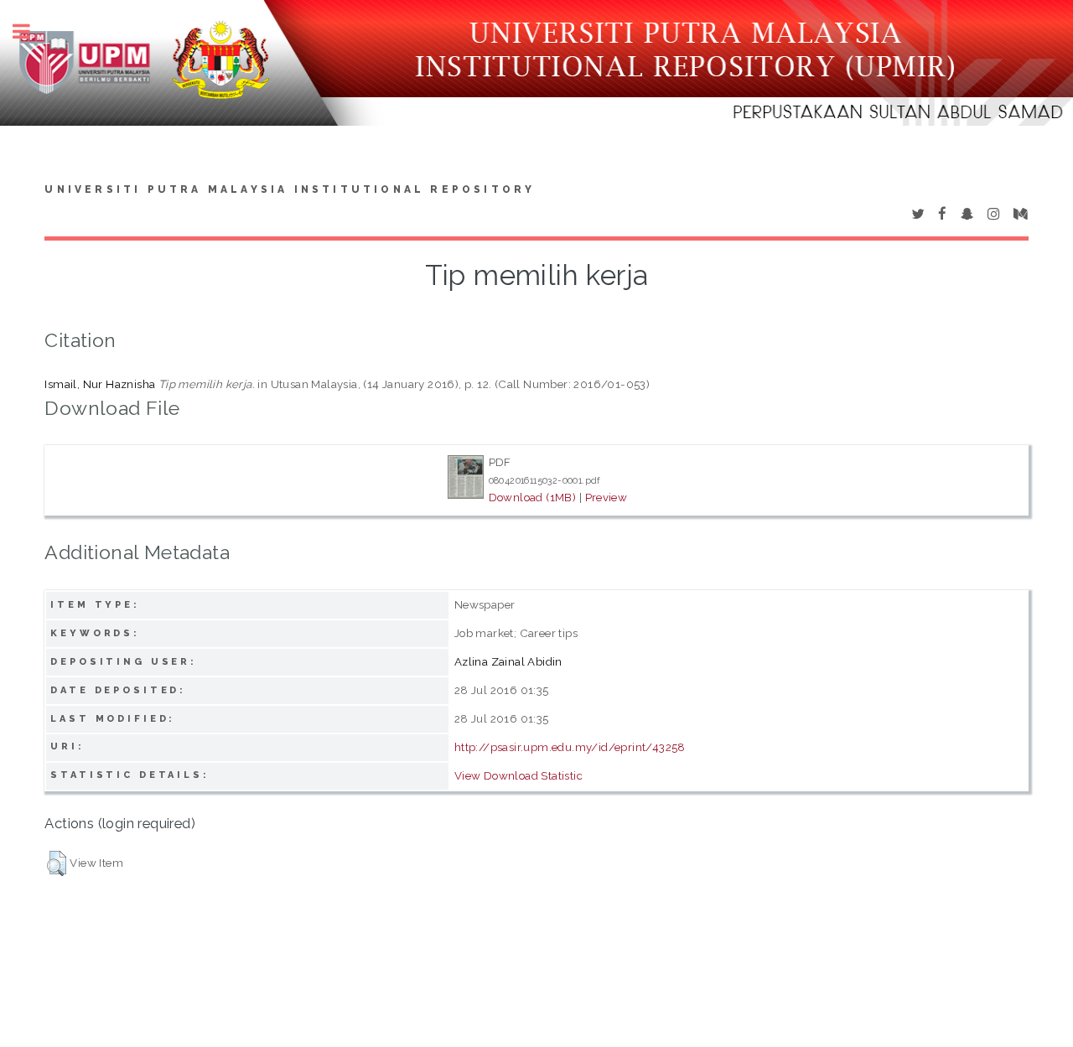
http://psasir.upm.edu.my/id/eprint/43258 (570, 747)
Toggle (30, 31)
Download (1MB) (533, 497)
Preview (606, 497)
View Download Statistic (518, 775)
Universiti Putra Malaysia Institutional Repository (289, 189)
